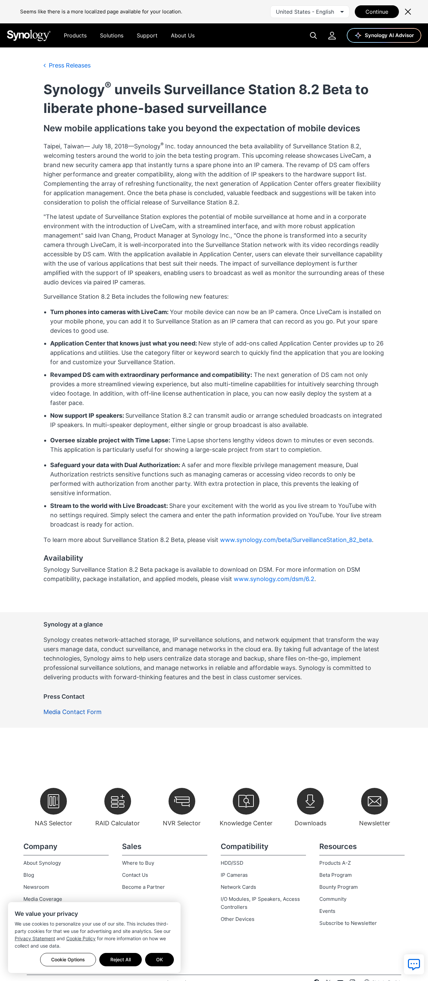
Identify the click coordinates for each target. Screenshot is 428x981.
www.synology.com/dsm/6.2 (274, 578)
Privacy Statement (35, 938)
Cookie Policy (81, 938)
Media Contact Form (72, 711)
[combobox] (309, 11)
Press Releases (69, 65)
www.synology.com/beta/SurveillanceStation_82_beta (296, 539)
